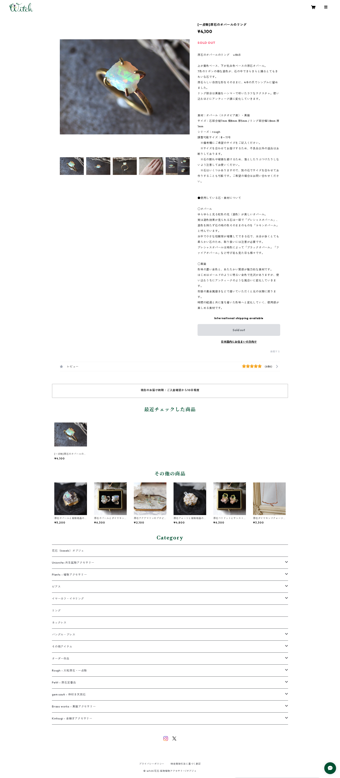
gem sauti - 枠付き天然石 (69, 694)
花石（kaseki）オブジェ (68, 550)
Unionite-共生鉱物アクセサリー (73, 562)
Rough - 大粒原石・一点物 (69, 670)
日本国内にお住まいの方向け (239, 342)
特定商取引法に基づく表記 (186, 763)
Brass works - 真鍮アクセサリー (74, 706)
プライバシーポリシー (151, 763)
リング (56, 610)
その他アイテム (62, 646)
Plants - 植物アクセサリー (69, 574)
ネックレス (59, 622)
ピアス (56, 586)
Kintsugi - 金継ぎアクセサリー (72, 718)
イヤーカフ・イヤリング (68, 598)
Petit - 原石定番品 (64, 682)
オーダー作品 (60, 658)
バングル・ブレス (63, 634)
